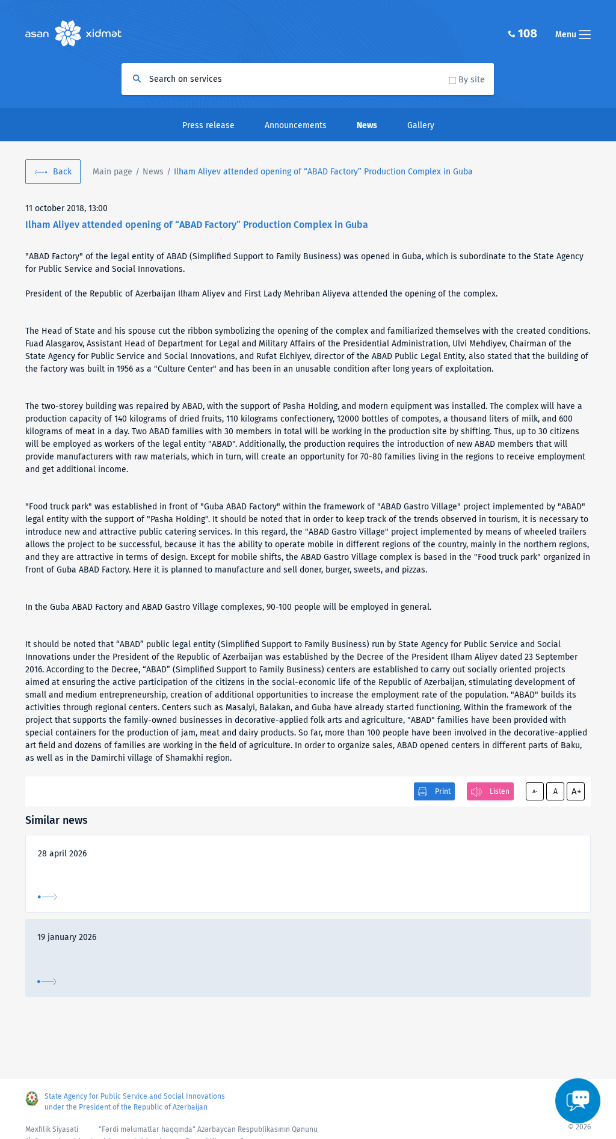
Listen (500, 791)
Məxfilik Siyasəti (51, 1129)
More (47, 897)
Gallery (420, 125)
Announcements (296, 125)
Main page (112, 172)
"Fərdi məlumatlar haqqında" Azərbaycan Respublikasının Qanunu (208, 1129)
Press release (208, 125)
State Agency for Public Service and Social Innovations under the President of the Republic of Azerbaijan (135, 1101)
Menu (567, 34)
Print (443, 791)
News (153, 172)
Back (62, 172)
